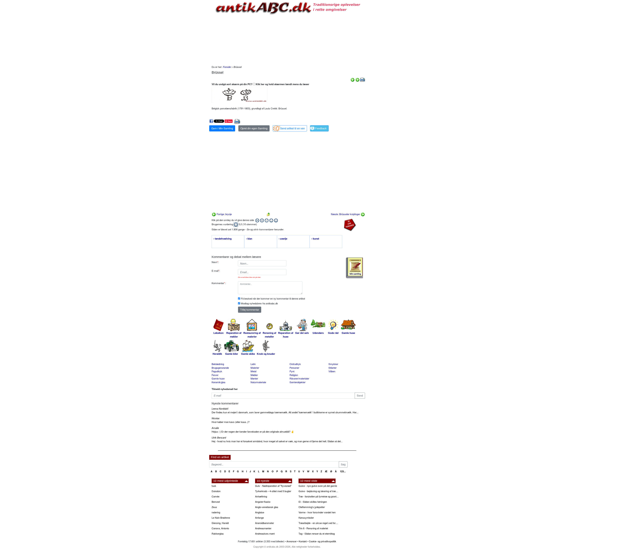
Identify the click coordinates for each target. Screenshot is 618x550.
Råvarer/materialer (299, 378)
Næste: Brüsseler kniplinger (346, 214)
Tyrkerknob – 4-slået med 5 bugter (273, 491)
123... (343, 471)
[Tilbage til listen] (268, 214)
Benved (216, 501)
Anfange (259, 517)
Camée (215, 496)
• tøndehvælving (222, 238)
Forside (227, 67)
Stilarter (332, 367)
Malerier (255, 367)
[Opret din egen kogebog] (354, 268)
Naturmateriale (258, 382)
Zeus (214, 507)
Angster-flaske (262, 501)
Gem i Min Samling (222, 128)
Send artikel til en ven (292, 128)
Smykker (333, 364)
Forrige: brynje (224, 214)
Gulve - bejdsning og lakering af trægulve (319, 491)
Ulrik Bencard (219, 437)
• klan (249, 238)
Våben (331, 371)
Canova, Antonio (220, 528)
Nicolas (216, 418)
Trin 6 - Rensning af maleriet (313, 528)
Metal (253, 371)
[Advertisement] (195, 48)
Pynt (292, 371)
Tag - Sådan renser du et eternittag (317, 533)
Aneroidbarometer (264, 523)
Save (230, 121)
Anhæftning (261, 496)
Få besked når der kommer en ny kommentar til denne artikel (273, 298)
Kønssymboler (306, 517)
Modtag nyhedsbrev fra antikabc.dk (259, 303)
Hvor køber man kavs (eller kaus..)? (230, 422)
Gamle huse (218, 378)
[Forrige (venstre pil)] (352, 79)
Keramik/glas (218, 382)
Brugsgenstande (220, 367)
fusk (214, 485)
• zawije (283, 238)
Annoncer (291, 541)
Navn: (215, 262)
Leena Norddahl (220, 408)
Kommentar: (219, 283)
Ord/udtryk (295, 364)
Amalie (215, 428)
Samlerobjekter (297, 382)
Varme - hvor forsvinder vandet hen (317, 512)
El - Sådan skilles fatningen (313, 501)
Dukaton (216, 491)
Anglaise (259, 512)
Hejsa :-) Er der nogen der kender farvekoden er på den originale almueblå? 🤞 (253, 431)
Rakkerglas (218, 533)
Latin (253, 364)
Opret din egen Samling (253, 128)
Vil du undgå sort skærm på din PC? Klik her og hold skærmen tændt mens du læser (260, 84)
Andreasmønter (263, 528)
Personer (294, 367)
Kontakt (303, 541)
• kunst (315, 238)
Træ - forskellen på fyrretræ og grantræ (319, 496)
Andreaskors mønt (265, 533)
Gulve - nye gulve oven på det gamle (318, 485)
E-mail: (216, 270)
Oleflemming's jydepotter (312, 507)
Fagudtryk (217, 371)
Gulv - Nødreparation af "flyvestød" (273, 485)
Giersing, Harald (220, 523)
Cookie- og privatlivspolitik (322, 541)
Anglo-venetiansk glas (266, 507)
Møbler (254, 375)
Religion (294, 375)
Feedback (321, 128)
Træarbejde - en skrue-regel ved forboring (319, 523)
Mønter (254, 378)
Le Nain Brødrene (221, 517)
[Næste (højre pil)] (357, 79)
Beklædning (218, 364)
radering (216, 512)
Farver (215, 375)
